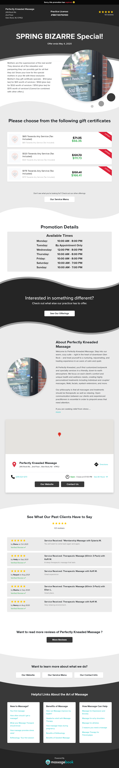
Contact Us (73, 484)
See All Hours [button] (99, 477)
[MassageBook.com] (59, 762)
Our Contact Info (89, 675)
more (58, 412)
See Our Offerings (59, 313)
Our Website (46, 484)
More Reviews (59, 640)
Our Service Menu (59, 199)
